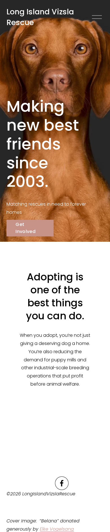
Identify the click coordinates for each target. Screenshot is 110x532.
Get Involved (26, 228)
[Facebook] (62, 483)
